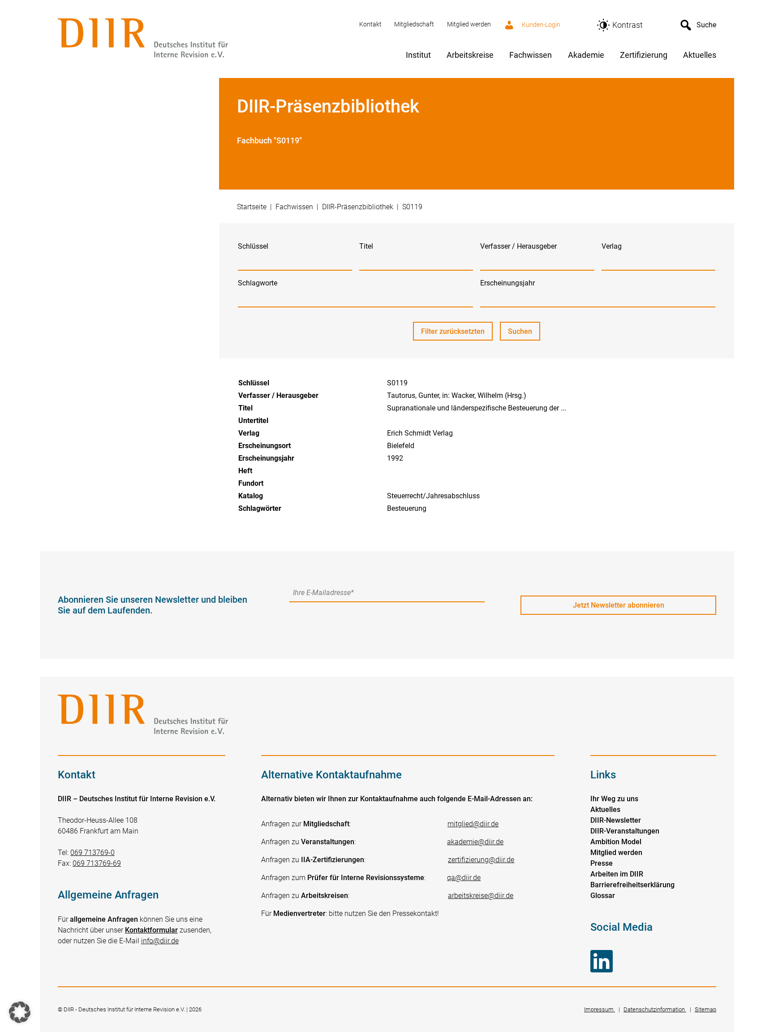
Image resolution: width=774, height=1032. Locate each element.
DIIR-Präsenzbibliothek (357, 207)
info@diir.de (160, 941)
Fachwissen (294, 207)
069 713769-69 (97, 863)
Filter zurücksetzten (453, 331)
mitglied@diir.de (473, 824)
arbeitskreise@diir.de (480, 895)
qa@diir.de (464, 877)
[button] (19, 1012)
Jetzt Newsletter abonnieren (618, 605)
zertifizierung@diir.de (481, 859)
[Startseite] (203, 38)
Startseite (252, 207)
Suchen (524, 334)
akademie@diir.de (475, 842)
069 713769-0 (92, 852)
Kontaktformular (151, 930)
